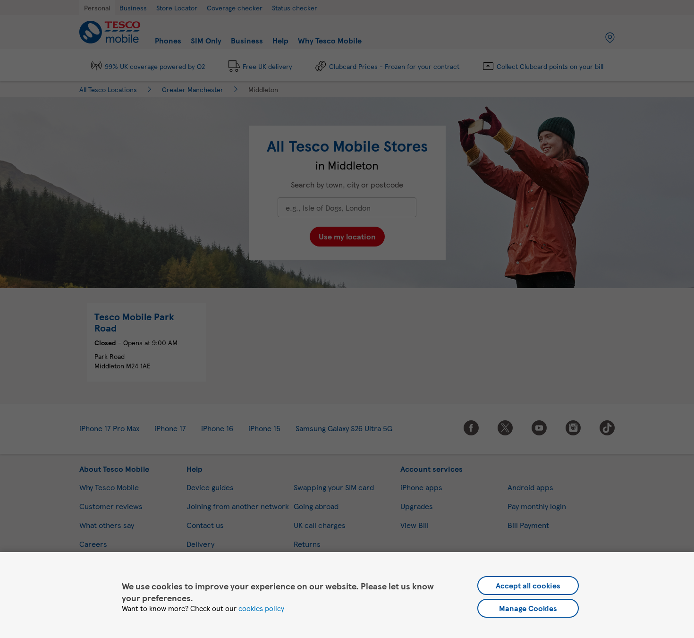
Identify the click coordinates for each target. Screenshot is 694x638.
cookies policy (261, 608)
